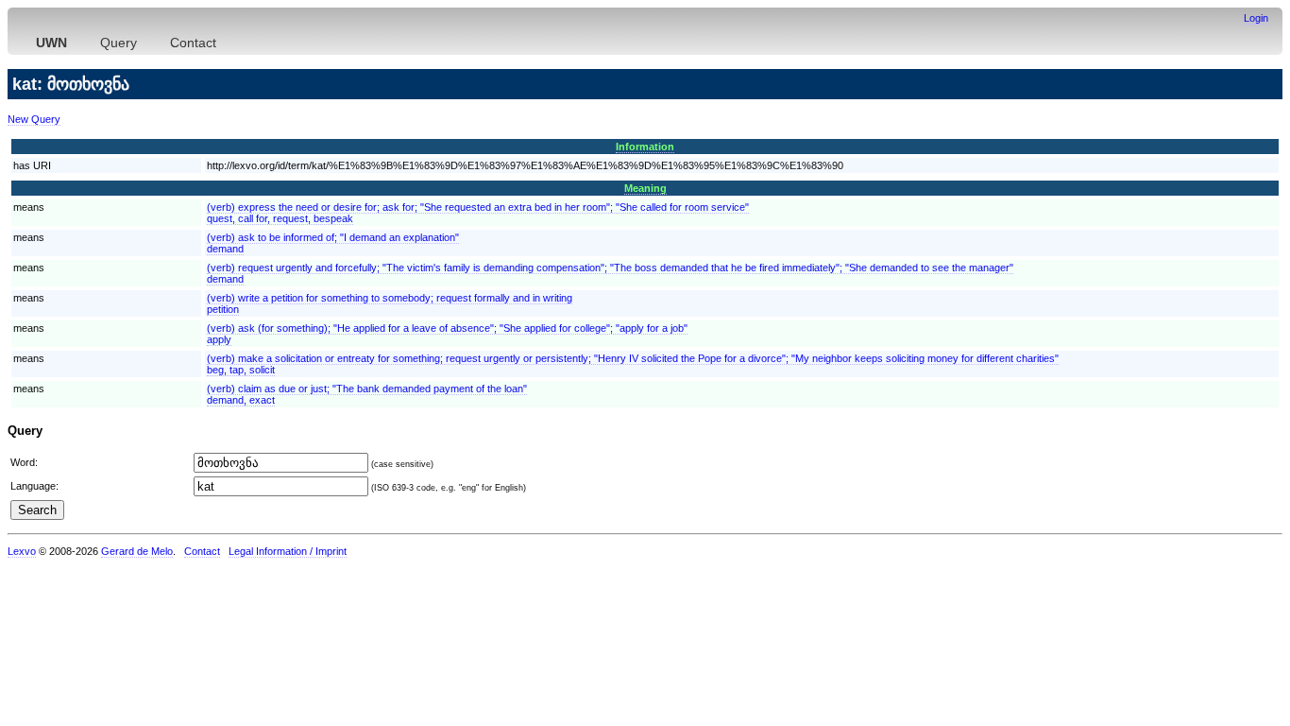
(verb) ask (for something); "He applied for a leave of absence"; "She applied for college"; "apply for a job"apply (447, 333)
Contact (193, 42)
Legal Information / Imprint (288, 551)
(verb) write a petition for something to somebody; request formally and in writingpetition (389, 303)
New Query (34, 119)
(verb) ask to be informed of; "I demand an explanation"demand (333, 243)
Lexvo (22, 551)
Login (1256, 18)
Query (118, 42)
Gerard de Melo (137, 551)
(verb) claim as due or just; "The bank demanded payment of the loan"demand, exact (367, 394)
